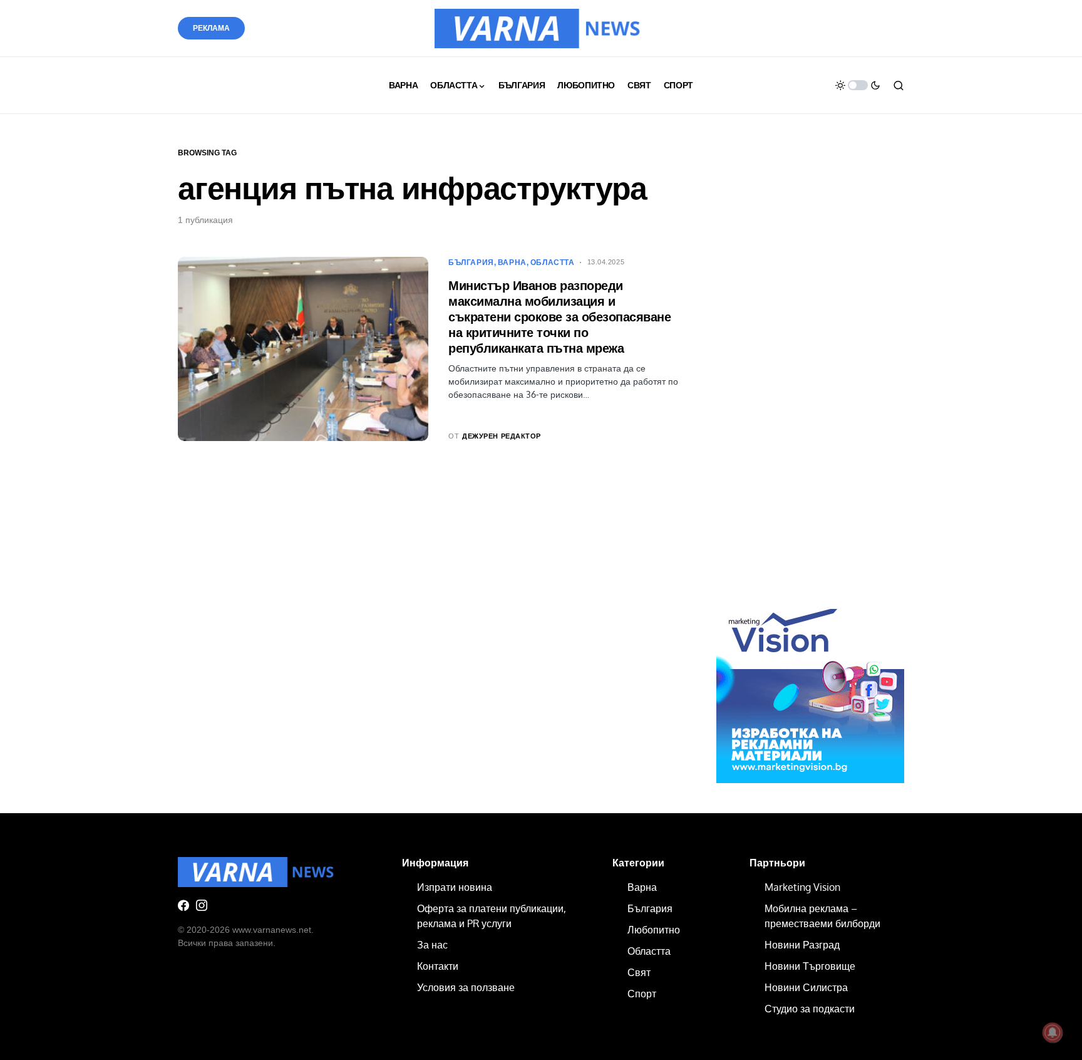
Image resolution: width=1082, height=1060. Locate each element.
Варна (512, 262)
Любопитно (653, 929)
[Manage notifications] (1053, 1032)
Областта (552, 262)
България (471, 262)
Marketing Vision (802, 887)
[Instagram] (201, 905)
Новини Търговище (810, 966)
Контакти (437, 966)
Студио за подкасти (810, 1008)
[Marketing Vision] (810, 688)
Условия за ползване (466, 987)
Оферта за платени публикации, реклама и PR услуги (491, 916)
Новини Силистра (806, 987)
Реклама (211, 28)
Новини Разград (802, 944)
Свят (639, 972)
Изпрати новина (454, 887)
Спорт (641, 993)
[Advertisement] (810, 377)
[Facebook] (183, 905)
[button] (857, 85)
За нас (432, 944)
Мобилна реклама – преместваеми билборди (822, 916)
